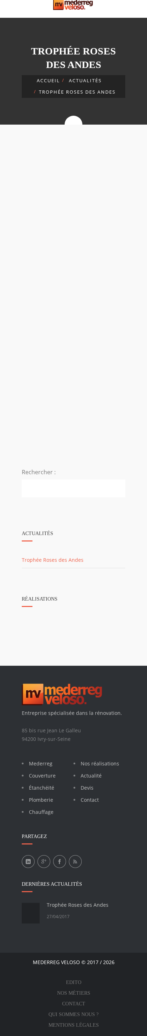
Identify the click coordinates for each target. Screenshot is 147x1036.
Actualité (91, 775)
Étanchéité (41, 787)
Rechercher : (39, 472)
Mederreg (40, 763)
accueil (48, 80)
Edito (73, 982)
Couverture (42, 775)
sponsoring (103, 166)
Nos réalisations (100, 763)
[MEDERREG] (73, 5)
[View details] (73, 190)
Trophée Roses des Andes (77, 904)
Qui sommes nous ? (73, 1014)
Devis (87, 787)
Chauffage (41, 812)
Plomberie (41, 799)
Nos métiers (73, 993)
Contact (90, 799)
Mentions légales (74, 1025)
